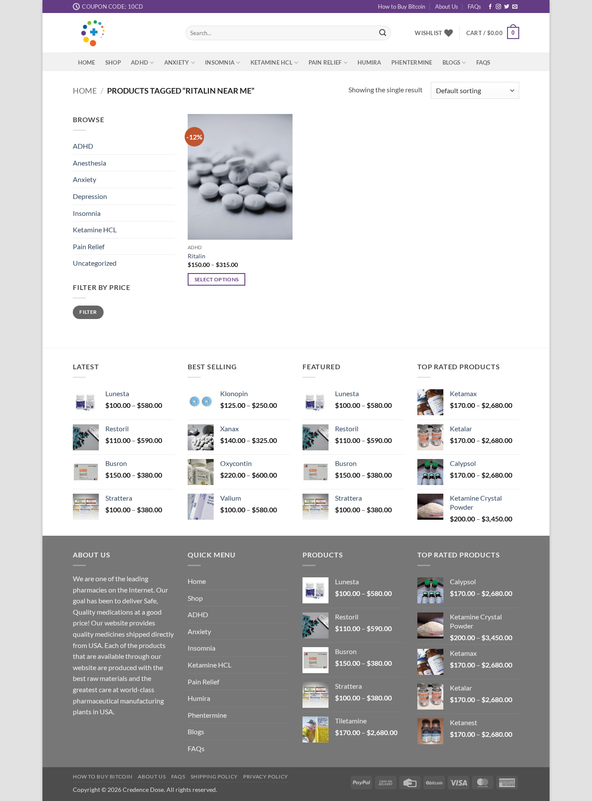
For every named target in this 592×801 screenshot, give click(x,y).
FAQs (474, 6)
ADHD (139, 62)
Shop (113, 62)
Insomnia (219, 62)
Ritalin (196, 256)
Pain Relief (325, 62)
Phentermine (412, 62)
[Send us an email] (514, 7)
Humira (369, 62)
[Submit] (382, 33)
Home (86, 62)
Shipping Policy (214, 776)
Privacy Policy (265, 776)
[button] (492, 33)
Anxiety (176, 62)
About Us (446, 6)
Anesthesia (89, 163)
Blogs (451, 62)
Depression (90, 196)
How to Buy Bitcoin (401, 6)
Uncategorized (95, 263)
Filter (88, 312)
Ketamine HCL (271, 62)
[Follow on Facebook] (490, 7)
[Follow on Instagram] (498, 7)
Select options (217, 279)
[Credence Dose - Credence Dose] (122, 32)
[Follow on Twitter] (506, 7)
